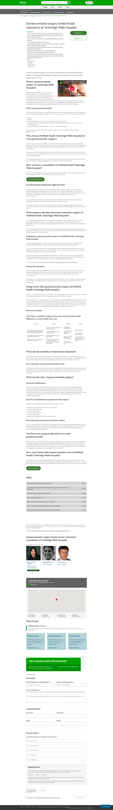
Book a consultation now (35, 179)
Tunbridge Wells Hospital (26, 10)
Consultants (31, 61)
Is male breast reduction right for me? (38, 42)
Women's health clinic (59, 12)
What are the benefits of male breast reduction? (41, 50)
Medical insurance (34, 750)
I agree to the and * (44, 798)
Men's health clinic (47, 12)
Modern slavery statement (64, 806)
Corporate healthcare (53, 806)
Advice (68, 7)
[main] (56, 407)
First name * (29, 713)
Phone (45, 775)
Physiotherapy (24, 12)
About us (21, 806)
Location (29, 63)
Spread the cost (33, 745)
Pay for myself (33, 741)
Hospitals (45, 7)
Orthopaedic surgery (35, 12)
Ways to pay (31, 64)
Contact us (30, 66)
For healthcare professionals (41, 806)
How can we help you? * (33, 690)
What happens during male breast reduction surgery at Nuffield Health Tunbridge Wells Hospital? (46, 44)
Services (60, 7)
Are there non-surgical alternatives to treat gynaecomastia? (45, 54)
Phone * (58, 721)
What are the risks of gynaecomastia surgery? (41, 52)
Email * (28, 721)
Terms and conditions (71, 808)
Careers (32, 806)
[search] (55, 2)
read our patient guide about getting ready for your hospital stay (58, 262)
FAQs (28, 59)
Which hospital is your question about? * (38, 682)
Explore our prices (33, 468)
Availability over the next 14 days (34, 545)
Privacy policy (80, 808)
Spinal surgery (70, 12)
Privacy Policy (51, 782)
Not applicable (33, 760)
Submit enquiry (80, 797)
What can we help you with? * (65, 682)
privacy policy (56, 798)
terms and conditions (42, 798)
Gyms (52, 7)
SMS (38, 775)
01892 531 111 (74, 667)
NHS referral (32, 755)
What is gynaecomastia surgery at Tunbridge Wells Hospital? (45, 33)
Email (31, 775)
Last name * (60, 713)
